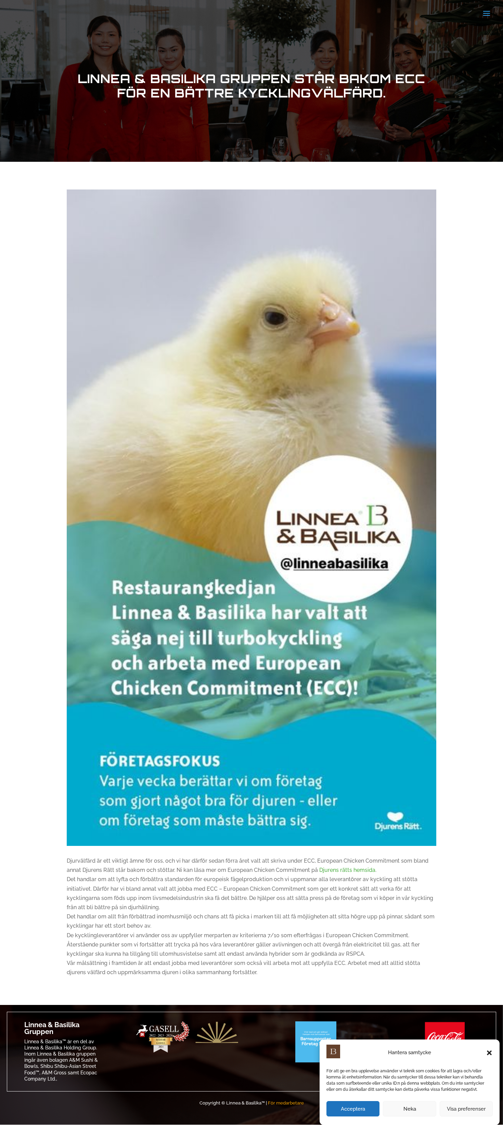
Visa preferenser (466, 1109)
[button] (489, 1052)
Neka (409, 1109)
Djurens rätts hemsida (347, 870)
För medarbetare (286, 1103)
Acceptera (353, 1109)
